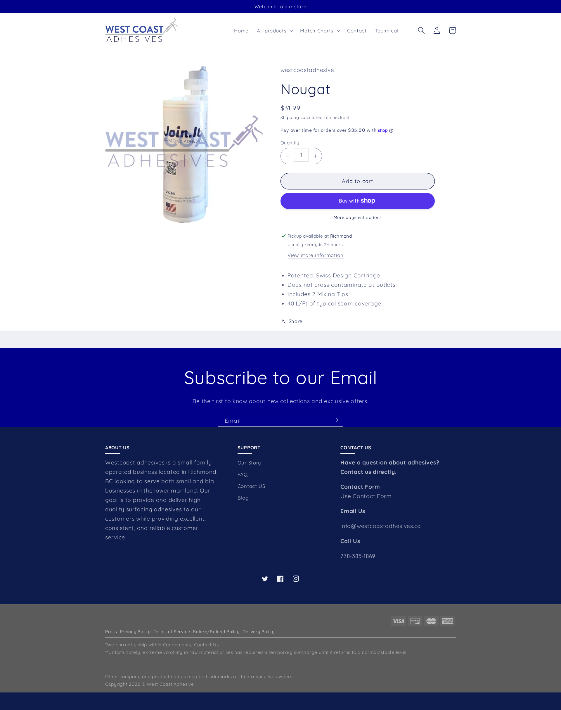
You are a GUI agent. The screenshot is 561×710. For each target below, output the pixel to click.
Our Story (249, 462)
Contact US (251, 486)
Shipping (289, 117)
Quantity (289, 143)
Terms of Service (172, 631)
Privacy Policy (135, 631)
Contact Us (206, 644)
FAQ (243, 474)
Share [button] (295, 321)
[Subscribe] (335, 420)
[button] (274, 30)
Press (111, 631)
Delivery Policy (259, 631)
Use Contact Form (366, 496)
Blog (243, 498)
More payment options (358, 217)
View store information (316, 255)
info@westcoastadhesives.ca (380, 525)
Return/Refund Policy (216, 631)
